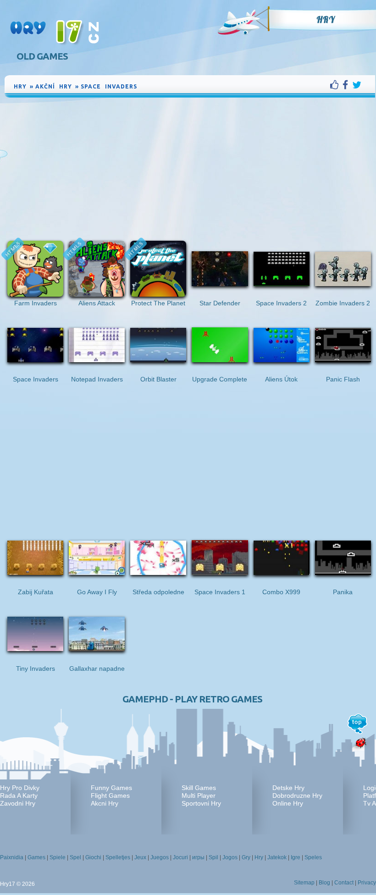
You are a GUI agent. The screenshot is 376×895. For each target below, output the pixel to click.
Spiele (58, 857)
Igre (295, 857)
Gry (246, 857)
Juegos (159, 857)
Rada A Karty (19, 795)
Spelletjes (117, 857)
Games (36, 857)
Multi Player (199, 795)
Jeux (140, 857)
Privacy (367, 882)
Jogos (230, 857)
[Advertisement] (190, 168)
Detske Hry (288, 787)
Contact (344, 882)
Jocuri (180, 857)
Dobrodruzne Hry (297, 795)
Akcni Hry (104, 803)
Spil (213, 857)
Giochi (93, 857)
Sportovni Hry (201, 803)
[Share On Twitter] (356, 85)
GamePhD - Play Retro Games (192, 699)
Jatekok (277, 857)
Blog (324, 882)
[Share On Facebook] (347, 85)
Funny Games (111, 787)
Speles (313, 857)
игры (198, 857)
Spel (75, 857)
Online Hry (287, 803)
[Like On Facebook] (336, 85)
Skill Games (199, 787)
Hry (325, 19)
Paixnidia (11, 857)
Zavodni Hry (17, 803)
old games (42, 56)
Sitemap (304, 882)
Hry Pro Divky (19, 787)
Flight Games (110, 795)
